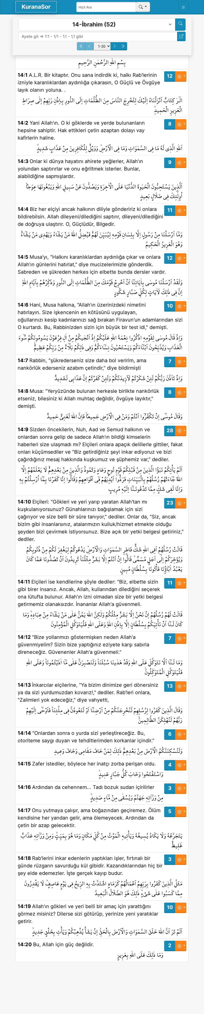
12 (170, 76)
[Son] (123, 46)
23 (170, 503)
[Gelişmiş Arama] (180, 24)
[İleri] (114, 46)
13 (170, 686)
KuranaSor (36, 6)
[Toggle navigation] (183, 6)
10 (170, 306)
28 (170, 430)
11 (169, 210)
